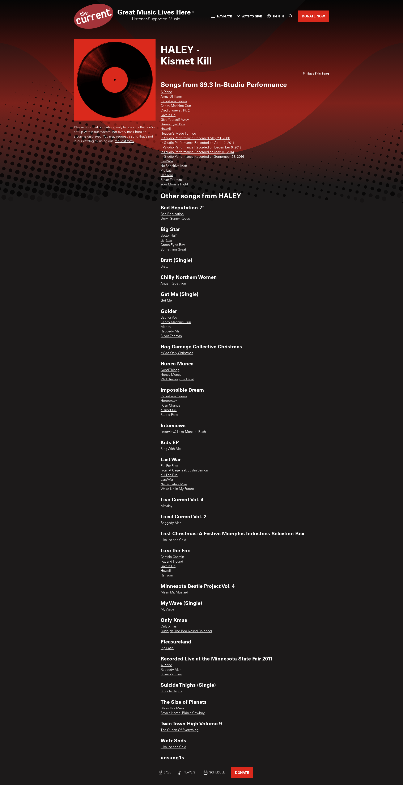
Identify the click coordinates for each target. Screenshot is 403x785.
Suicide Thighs (171, 691)
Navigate (224, 16)
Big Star (166, 240)
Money (166, 327)
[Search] (290, 16)
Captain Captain (172, 557)
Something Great (173, 249)
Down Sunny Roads (175, 219)
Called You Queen (174, 101)
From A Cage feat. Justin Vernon (184, 470)
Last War (167, 161)
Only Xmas (169, 626)
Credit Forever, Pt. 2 (175, 110)
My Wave (167, 609)
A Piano (166, 92)
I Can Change (171, 405)
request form (124, 141)
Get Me (166, 300)
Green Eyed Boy (173, 124)
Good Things (170, 370)
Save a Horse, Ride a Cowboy (183, 713)
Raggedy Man (171, 331)
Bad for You (169, 317)
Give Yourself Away (175, 120)
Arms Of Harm (171, 96)
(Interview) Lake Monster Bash (183, 432)
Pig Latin (167, 170)
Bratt (164, 266)
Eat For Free (169, 466)
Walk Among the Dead (177, 379)
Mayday (166, 506)
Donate (242, 772)
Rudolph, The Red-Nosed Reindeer (186, 631)
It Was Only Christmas (177, 353)
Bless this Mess (172, 708)
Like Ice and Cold (173, 540)
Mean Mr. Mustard (174, 592)
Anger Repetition (173, 283)
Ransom (167, 175)
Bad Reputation (172, 214)
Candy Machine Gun (176, 106)
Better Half (169, 236)
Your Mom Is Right (174, 184)
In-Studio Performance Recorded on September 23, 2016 (202, 157)
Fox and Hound (172, 561)
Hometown (169, 401)
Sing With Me (171, 449)
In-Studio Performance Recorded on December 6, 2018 (201, 147)
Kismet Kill (169, 410)
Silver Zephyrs (171, 180)
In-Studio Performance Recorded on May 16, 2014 (197, 152)
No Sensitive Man (174, 166)
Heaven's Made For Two (178, 133)
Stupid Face (169, 415)
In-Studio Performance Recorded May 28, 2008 (195, 138)
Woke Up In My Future (177, 489)
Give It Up (168, 115)
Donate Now (313, 16)
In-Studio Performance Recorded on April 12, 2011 (197, 143)
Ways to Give (252, 16)
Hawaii (166, 129)
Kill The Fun (169, 475)
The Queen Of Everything (179, 730)
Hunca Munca (171, 375)
